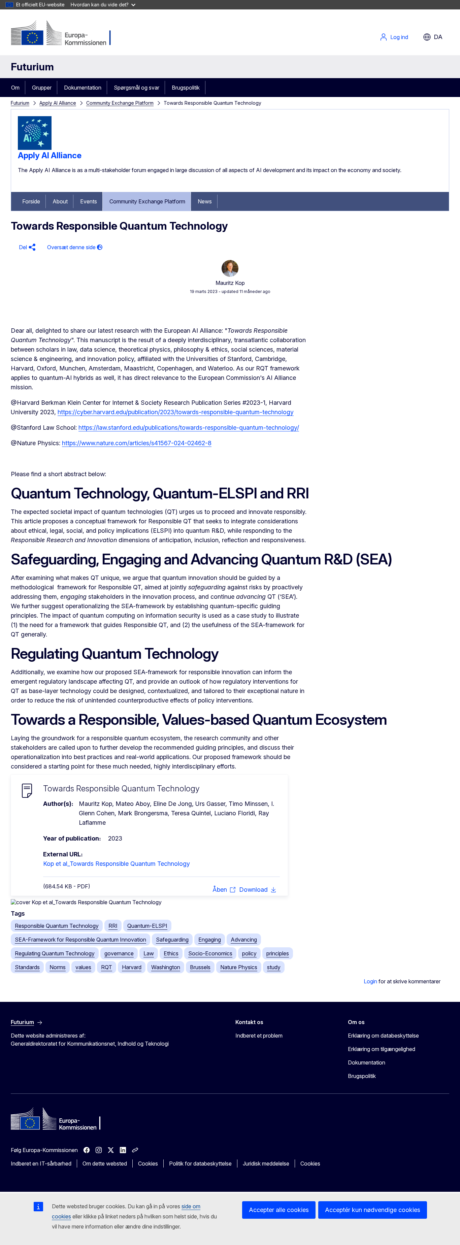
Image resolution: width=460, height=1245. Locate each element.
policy (249, 953)
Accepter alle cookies (279, 1209)
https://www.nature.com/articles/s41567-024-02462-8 (136, 443)
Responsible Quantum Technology (57, 925)
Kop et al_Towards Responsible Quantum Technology (116, 863)
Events (88, 201)
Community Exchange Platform (120, 103)
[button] (26, 247)
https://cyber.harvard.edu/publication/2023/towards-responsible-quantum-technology (176, 412)
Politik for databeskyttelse (200, 1163)
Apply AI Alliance (57, 103)
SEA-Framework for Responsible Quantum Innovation (80, 939)
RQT (106, 967)
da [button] (438, 36)
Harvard (131, 967)
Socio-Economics (210, 953)
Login (370, 981)
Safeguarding (172, 939)
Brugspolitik (186, 87)
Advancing (244, 939)
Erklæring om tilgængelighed (381, 1049)
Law (148, 953)
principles (277, 953)
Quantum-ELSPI (147, 925)
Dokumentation (82, 87)
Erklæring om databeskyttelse (383, 1035)
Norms (58, 967)
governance (119, 953)
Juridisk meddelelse (266, 1163)
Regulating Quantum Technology (55, 953)
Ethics (171, 953)
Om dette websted (105, 1163)
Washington (165, 967)
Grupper (42, 87)
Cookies (148, 1163)
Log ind (399, 37)
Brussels (200, 967)
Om (15, 87)
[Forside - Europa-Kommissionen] (65, 33)
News (205, 201)
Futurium (32, 67)
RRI (113, 925)
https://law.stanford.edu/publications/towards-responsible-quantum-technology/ (188, 427)
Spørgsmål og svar (136, 87)
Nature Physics (238, 967)
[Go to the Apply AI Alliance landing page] (35, 147)
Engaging (209, 939)
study (274, 967)
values (83, 967)
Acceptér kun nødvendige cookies (372, 1209)
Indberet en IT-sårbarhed (41, 1163)
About (60, 201)
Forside (31, 201)
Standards (27, 967)
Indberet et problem (259, 1035)
